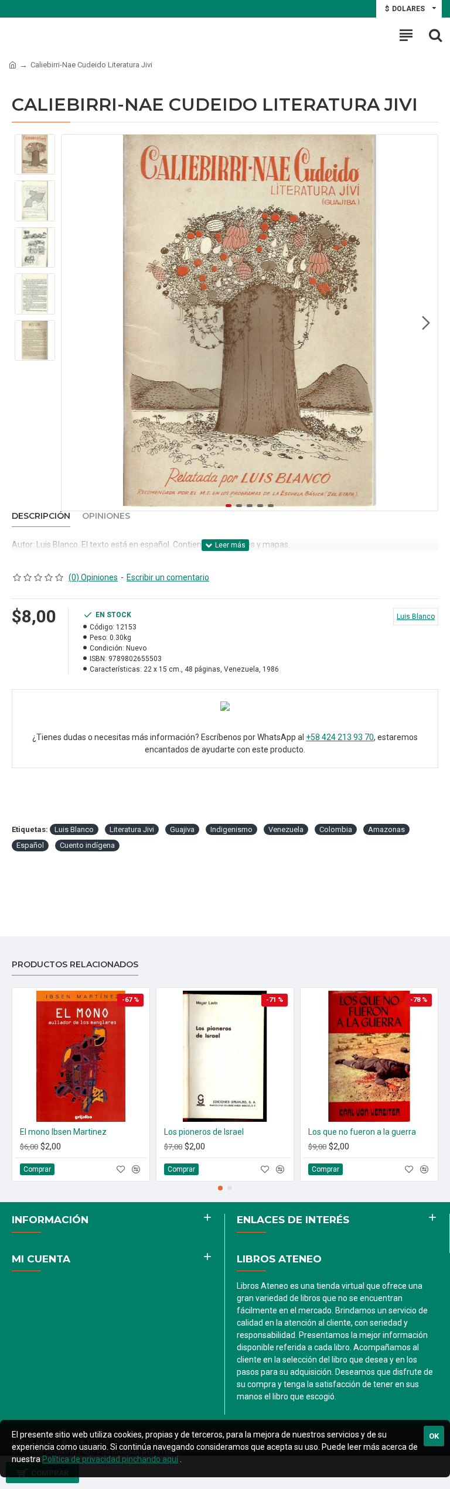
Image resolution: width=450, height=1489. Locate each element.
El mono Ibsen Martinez (63, 1132)
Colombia (335, 829)
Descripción (41, 516)
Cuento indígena (87, 845)
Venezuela (286, 829)
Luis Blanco (74, 829)
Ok (434, 1436)
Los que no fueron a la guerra (362, 1132)
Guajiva (182, 829)
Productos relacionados (75, 965)
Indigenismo (231, 829)
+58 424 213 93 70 (340, 737)
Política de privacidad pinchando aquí (110, 1459)
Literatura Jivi (132, 829)
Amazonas (386, 829)
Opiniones (106, 516)
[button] (73, 322)
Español (30, 845)
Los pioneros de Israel (204, 1132)
